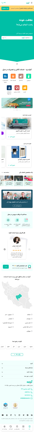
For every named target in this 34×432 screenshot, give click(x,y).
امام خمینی (28, 323)
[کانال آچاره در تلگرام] (23, 415)
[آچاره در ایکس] (15, 415)
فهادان (10, 319)
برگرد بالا (18, 354)
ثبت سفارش (5, 8)
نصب (6, 267)
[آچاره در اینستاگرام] (19, 415)
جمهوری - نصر (8, 315)
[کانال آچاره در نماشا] (7, 415)
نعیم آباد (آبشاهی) (7, 323)
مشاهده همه (6, 172)
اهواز (9, 347)
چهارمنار (29, 319)
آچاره (31, 364)
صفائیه (29, 315)
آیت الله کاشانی (27, 327)
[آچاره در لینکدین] (32, 415)
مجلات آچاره (30, 372)
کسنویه (10, 327)
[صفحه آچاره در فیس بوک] (11, 415)
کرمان (3, 347)
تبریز (20, 347)
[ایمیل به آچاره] (17, 398)
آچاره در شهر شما (28, 376)
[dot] (20, 110)
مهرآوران (29, 331)
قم (14, 347)
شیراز (25, 347)
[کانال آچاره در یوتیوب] (2, 415)
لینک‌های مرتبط (29, 368)
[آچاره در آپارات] (27, 415)
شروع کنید (18, 205)
